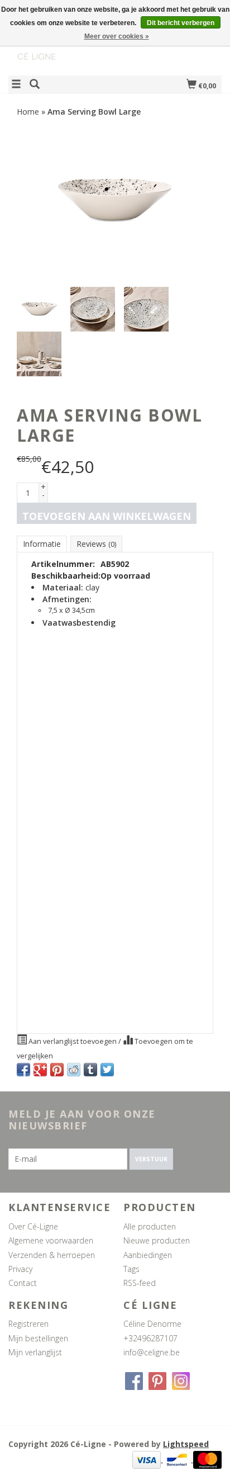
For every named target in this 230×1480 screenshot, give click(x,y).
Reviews (96, 543)
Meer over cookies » (116, 36)
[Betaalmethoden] (147, 1459)
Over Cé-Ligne (33, 1226)
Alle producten (149, 1226)
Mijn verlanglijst (35, 1352)
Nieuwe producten (156, 1240)
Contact (22, 1283)
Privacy (20, 1269)
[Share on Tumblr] (90, 1069)
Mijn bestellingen (38, 1338)
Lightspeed (186, 1444)
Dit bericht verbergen (180, 23)
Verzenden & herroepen (51, 1255)
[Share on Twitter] (107, 1069)
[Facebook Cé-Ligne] (134, 1381)
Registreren (28, 1323)
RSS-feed (139, 1283)
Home (28, 111)
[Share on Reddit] (73, 1069)
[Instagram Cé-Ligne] (181, 1381)
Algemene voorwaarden (50, 1240)
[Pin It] (57, 1069)
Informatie (42, 543)
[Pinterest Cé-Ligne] (157, 1381)
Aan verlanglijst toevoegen (72, 1041)
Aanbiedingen (147, 1255)
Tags (131, 1269)
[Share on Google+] (40, 1069)
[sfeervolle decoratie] (62, 47)
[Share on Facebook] (23, 1069)
